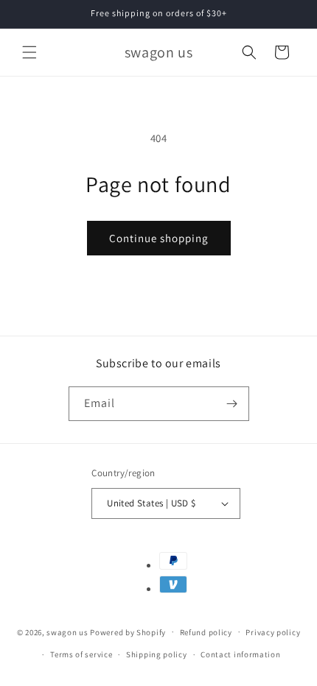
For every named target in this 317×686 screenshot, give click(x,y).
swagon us (67, 631)
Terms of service (81, 654)
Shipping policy (156, 654)
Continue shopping (159, 238)
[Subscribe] (232, 403)
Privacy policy (272, 632)
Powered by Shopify (128, 631)
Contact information (240, 654)
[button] (29, 52)
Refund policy (206, 632)
